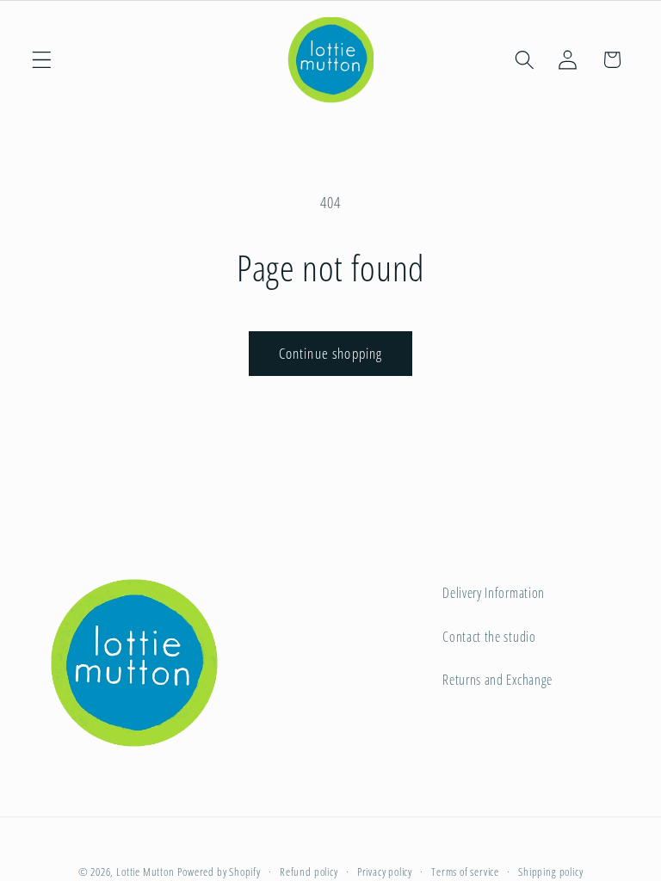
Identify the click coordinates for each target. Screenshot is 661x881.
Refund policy (308, 871)
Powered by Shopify (219, 871)
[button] (42, 60)
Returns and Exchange (497, 679)
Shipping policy (550, 871)
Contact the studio (488, 636)
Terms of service (465, 871)
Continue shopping (331, 353)
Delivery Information (493, 592)
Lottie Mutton (145, 871)
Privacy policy (384, 871)
